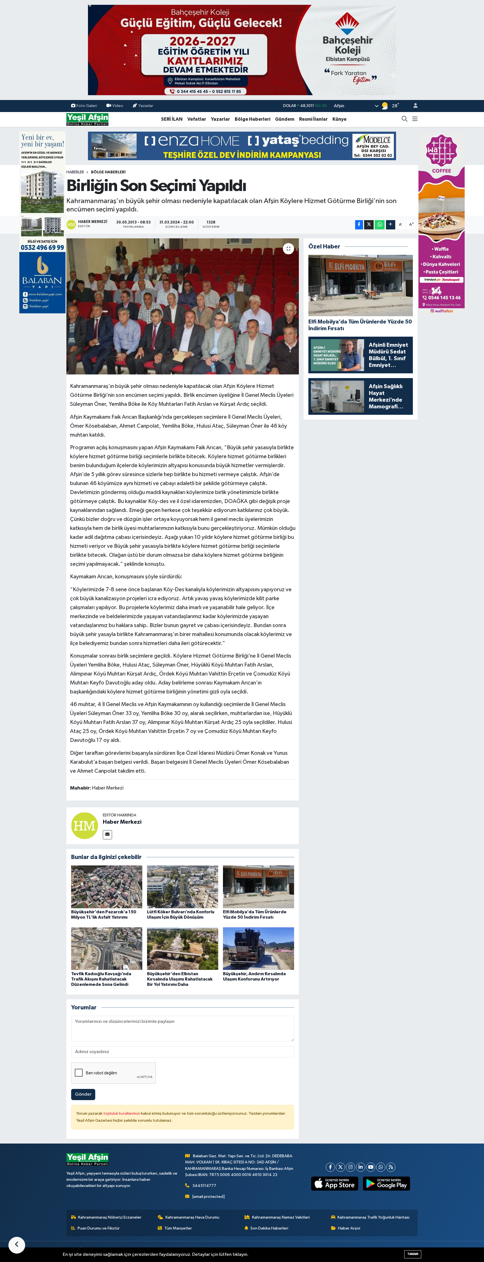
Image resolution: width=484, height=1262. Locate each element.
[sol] (42, 222)
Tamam (412, 1254)
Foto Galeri (86, 106)
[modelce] (242, 145)
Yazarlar (145, 106)
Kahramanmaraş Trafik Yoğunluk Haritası (373, 1217)
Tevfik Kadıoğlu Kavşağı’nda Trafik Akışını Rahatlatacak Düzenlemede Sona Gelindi (101, 979)
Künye (339, 119)
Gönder (83, 1094)
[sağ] (441, 222)
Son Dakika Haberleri (269, 1228)
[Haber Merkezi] (84, 825)
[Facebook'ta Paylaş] (359, 224)
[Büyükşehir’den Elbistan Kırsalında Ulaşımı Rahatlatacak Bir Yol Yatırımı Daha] (182, 948)
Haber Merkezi (122, 822)
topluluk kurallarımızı (122, 1113)
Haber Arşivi (349, 1228)
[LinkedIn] (360, 1167)
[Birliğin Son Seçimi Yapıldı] (182, 306)
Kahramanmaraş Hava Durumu (192, 1217)
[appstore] (335, 1184)
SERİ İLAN (172, 119)
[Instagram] (350, 1167)
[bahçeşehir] (242, 50)
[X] (340, 1167)
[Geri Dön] (16, 1245)
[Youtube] (370, 1167)
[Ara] (404, 119)
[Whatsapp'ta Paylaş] (380, 224)
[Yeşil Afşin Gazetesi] (87, 119)
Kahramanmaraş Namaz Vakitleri (281, 1217)
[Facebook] (330, 1167)
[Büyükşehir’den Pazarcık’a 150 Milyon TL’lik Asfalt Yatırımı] (106, 886)
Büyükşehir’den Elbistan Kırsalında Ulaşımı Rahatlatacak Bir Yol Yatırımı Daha (180, 979)
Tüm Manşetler (178, 1228)
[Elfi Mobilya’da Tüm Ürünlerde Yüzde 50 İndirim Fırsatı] (258, 886)
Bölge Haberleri (252, 119)
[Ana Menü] (415, 119)
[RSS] (390, 1167)
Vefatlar (196, 119)
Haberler (75, 172)
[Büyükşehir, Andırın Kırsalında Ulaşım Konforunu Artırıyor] (258, 948)
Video (117, 106)
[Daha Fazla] (390, 224)
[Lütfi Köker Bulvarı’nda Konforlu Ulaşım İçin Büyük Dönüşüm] (182, 886)
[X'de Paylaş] (369, 224)
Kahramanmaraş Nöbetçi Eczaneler (109, 1217)
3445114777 (204, 1186)
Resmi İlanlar (313, 119)
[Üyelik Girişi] (413, 106)
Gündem (284, 119)
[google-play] (386, 1184)
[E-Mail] (107, 834)
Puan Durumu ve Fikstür (99, 1228)
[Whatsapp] (380, 1167)
